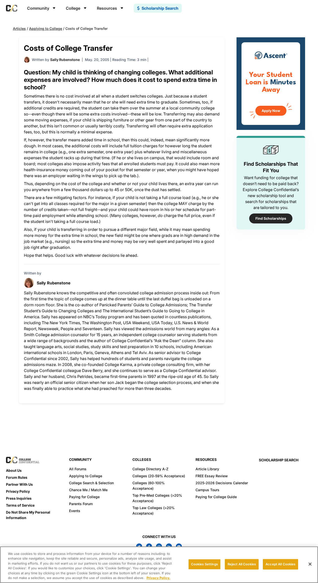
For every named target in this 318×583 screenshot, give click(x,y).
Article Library (207, 469)
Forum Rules (16, 477)
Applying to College (45, 28)
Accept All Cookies (280, 564)
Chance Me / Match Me (88, 490)
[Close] (310, 564)
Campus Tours (207, 490)
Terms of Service (20, 505)
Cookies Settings (204, 564)
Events (74, 511)
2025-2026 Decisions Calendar (222, 483)
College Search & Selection (91, 483)
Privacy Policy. (158, 578)
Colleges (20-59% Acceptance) (158, 476)
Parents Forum (81, 504)
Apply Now (271, 110)
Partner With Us (19, 484)
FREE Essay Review (212, 476)
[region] (159, 564)
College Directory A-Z (150, 469)
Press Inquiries (19, 498)
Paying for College (84, 497)
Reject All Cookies (242, 564)
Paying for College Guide (216, 497)
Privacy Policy (18, 491)
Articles (19, 28)
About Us (14, 470)
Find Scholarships (270, 218)
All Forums (77, 469)
